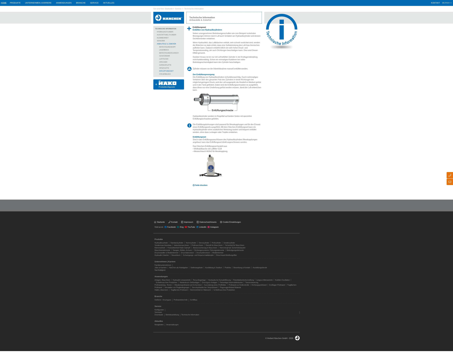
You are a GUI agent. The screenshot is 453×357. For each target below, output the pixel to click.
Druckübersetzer (187, 253)
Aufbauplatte (165, 65)
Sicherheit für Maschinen (234, 245)
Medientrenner (217, 253)
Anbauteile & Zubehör (166, 44)
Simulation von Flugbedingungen (176, 287)
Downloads (159, 315)
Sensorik (161, 41)
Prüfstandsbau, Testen (163, 285)
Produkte (15, 3)
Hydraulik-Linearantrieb (182, 280)
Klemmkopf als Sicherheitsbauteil (232, 248)
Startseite (169, 9)
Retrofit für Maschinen (214, 245)
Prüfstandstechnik (181, 300)
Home (4, 3)
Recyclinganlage (199, 280)
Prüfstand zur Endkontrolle (239, 285)
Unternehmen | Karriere (38, 3)
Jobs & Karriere (161, 268)
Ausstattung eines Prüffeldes (215, 285)
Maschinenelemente (162, 250)
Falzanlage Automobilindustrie (231, 282)
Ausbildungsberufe (260, 268)
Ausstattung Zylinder (166, 35)
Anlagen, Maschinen (162, 280)
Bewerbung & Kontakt (241, 268)
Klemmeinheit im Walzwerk (200, 290)
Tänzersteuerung (251, 282)
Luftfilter (163, 59)
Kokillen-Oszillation (282, 280)
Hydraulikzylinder (165, 32)
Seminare (158, 312)
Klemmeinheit (163, 38)
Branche (81, 3)
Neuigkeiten (159, 325)
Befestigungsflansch (168, 53)
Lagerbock (164, 50)
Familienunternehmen (163, 265)
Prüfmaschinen (197, 245)
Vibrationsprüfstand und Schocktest (188, 285)
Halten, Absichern (161, 290)
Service (178, 9)
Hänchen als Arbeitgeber (178, 268)
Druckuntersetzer (203, 253)
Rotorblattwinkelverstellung (243, 280)
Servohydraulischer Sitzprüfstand (204, 287)
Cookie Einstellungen (232, 222)
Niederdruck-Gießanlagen (189, 282)
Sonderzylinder (229, 243)
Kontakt (435, 3)
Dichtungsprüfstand (259, 285)
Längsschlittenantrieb (264, 280)
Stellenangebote (196, 268)
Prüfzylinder (216, 243)
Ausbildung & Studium (213, 268)
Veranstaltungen (172, 325)
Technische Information (194, 9)
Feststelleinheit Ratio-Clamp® (179, 248)
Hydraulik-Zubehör (162, 255)
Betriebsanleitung (172, 315)
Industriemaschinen (181, 245)
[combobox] (447, 3)
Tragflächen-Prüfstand (179, 290)
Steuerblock (165, 74)
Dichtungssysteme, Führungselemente (209, 250)
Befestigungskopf (167, 47)
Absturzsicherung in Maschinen (205, 248)
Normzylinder (191, 243)
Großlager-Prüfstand (277, 285)
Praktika (228, 268)
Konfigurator (159, 310)
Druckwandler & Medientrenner (166, 253)
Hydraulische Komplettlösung (219, 280)
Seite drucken (201, 185)
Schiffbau (193, 300)
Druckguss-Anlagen (209, 282)
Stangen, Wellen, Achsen (182, 250)
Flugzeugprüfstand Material (230, 287)
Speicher (163, 62)
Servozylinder (204, 243)
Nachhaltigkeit (160, 270)
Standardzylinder (176, 243)
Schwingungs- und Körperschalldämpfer (198, 255)
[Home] (168, 18)
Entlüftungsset (166, 71)
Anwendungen (64, 3)
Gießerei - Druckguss (163, 300)
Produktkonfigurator (164, 84)
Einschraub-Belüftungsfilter (226, 255)
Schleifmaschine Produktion (166, 282)
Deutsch (445, 3)
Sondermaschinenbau (163, 245)
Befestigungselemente (235, 250)
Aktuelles (108, 3)
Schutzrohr (164, 56)
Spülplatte (164, 68)
